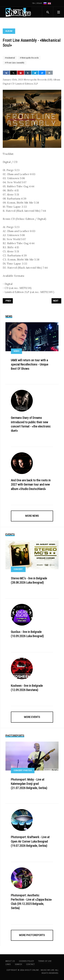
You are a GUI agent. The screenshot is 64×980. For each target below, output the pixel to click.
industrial (10, 58)
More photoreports (32, 935)
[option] (45, 3)
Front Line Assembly (15, 62)
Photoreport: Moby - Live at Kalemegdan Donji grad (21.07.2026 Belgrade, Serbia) (29, 784)
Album (8, 31)
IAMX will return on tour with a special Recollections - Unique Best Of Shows (29, 364)
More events (32, 717)
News (16, 351)
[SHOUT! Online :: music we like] (18, 12)
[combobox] (47, 12)
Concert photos (23, 770)
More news (32, 515)
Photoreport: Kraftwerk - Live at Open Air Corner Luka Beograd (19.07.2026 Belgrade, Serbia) (30, 841)
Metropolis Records (30, 58)
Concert (18, 569)
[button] (58, 12)
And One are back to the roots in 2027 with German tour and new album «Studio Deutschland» (31, 484)
